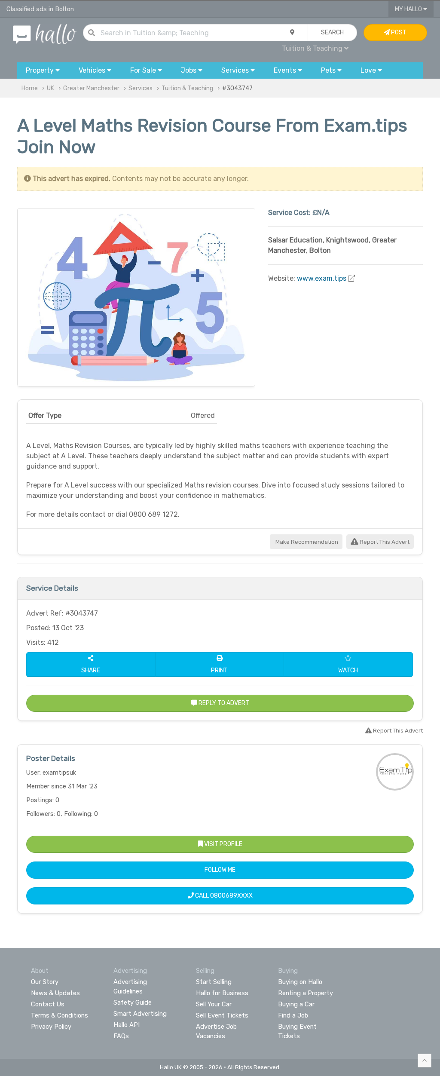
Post (398, 32)
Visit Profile (222, 844)
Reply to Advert (223, 703)
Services (140, 88)
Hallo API (126, 1025)
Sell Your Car (214, 1004)
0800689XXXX (231, 895)
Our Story (44, 982)
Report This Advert (383, 542)
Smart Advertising (140, 1014)
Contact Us (47, 1004)
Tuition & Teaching (187, 88)
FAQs (121, 1036)
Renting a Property (305, 993)
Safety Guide (132, 1002)
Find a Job (293, 1015)
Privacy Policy (51, 1026)
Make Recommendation (306, 542)
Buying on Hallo (300, 982)
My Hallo (409, 9)
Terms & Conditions (59, 1015)
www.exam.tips (321, 278)
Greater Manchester (91, 88)
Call (223, 895)
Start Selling (214, 982)
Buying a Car (296, 1004)
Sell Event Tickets (222, 1015)
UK (50, 88)
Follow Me (220, 870)
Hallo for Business (222, 993)
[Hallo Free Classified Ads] (44, 34)
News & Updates (55, 993)
